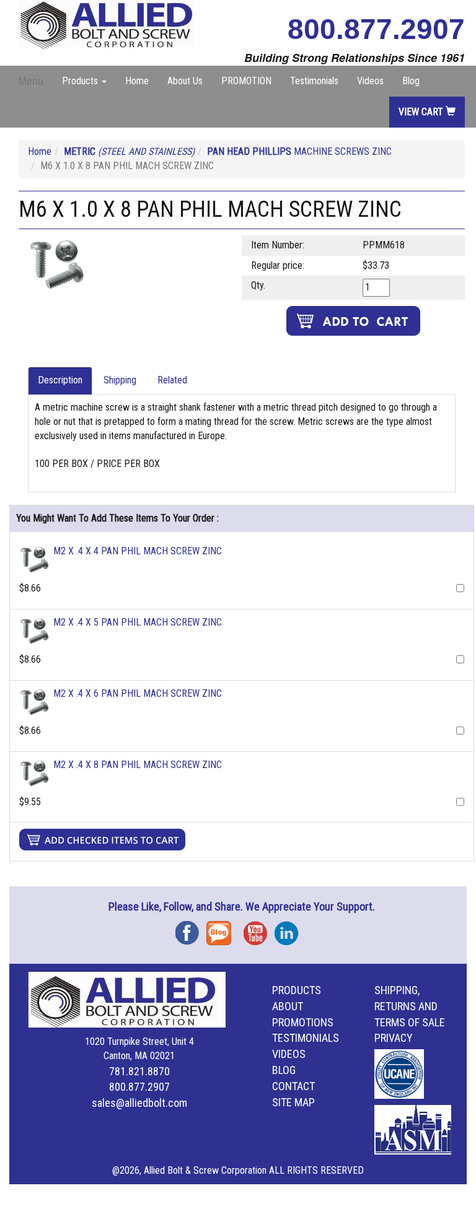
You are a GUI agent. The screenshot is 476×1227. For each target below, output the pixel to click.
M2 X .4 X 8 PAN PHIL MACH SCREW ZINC (137, 765)
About (287, 1006)
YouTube (259, 928)
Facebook (190, 928)
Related (172, 380)
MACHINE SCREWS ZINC (299, 151)
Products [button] (81, 81)
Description (60, 380)
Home (137, 81)
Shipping (120, 380)
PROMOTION (246, 81)
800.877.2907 (376, 29)
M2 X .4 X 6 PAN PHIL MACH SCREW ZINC (137, 693)
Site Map (293, 1102)
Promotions (302, 1022)
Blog (411, 81)
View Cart (422, 112)
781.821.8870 (139, 1071)
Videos (370, 81)
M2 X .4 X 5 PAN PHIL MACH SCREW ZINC (137, 622)
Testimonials (314, 81)
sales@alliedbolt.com (139, 1102)
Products (296, 990)
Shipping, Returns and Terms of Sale (409, 1006)
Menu (31, 80)
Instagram (290, 928)
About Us (185, 81)
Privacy (393, 1037)
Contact (293, 1086)
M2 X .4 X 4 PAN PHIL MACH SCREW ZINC (137, 551)
